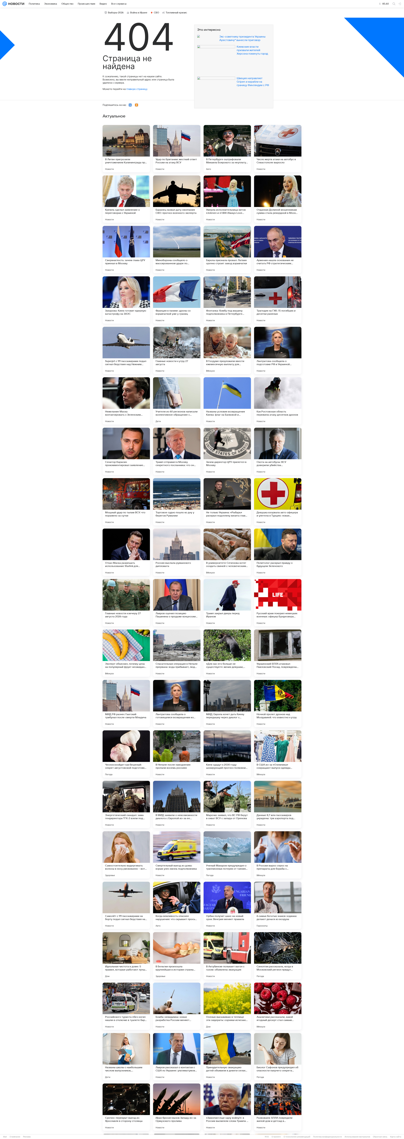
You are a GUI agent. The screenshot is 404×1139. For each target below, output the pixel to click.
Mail (5, 1137)
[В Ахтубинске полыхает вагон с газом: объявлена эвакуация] (227, 955)
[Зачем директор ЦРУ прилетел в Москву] (227, 451)
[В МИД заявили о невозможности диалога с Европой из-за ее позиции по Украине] (176, 804)
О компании (15, 1137)
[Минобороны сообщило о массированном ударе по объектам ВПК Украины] (176, 249)
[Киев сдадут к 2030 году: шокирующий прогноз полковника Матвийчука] (227, 754)
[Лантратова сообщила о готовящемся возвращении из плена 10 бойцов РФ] (176, 703)
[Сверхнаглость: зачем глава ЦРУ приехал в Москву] (126, 249)
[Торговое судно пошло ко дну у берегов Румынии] (176, 501)
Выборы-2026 (116, 12)
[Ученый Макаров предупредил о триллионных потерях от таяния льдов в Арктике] (227, 855)
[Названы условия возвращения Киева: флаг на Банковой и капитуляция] (227, 401)
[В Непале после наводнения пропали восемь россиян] (176, 754)
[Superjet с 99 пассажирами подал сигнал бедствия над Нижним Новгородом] (126, 350)
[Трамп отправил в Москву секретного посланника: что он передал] (176, 451)
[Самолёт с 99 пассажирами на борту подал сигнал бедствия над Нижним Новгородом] (126, 905)
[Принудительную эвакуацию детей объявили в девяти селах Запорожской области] (227, 1056)
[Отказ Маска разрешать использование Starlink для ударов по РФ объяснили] (126, 552)
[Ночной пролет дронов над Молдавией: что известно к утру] (277, 703)
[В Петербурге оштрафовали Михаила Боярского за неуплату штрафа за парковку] (227, 148)
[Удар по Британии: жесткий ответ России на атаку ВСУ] (176, 148)
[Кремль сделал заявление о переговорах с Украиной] (126, 199)
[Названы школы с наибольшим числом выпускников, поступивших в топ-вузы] (126, 1056)
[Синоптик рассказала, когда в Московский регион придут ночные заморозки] (277, 955)
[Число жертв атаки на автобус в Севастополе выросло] (277, 148)
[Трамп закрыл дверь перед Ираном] (227, 602)
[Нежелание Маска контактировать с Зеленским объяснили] (126, 401)
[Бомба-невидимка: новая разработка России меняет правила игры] (176, 1006)
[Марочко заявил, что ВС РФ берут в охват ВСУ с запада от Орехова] (227, 804)
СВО (156, 12)
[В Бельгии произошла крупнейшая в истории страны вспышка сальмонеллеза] (176, 955)
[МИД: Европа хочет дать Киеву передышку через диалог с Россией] (227, 703)
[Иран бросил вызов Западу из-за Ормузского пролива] (176, 1107)
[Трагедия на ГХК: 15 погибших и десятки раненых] (277, 300)
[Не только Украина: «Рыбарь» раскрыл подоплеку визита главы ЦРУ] (227, 501)
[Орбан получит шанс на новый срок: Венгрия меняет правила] (227, 905)
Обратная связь (380, 1137)
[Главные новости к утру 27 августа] (176, 350)
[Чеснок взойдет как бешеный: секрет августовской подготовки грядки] (126, 754)
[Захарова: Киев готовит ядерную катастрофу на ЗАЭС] (126, 300)
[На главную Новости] (15, 4)
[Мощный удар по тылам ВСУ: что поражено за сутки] (126, 501)
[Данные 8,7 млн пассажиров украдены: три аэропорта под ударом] (277, 804)
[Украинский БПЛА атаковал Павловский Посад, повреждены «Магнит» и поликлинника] (277, 653)
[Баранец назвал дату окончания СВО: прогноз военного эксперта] (176, 199)
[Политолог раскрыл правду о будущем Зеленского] (277, 552)
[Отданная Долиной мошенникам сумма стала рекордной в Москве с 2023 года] (277, 199)
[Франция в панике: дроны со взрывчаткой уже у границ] (176, 300)
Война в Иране (138, 12)
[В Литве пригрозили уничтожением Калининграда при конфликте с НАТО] (126, 148)
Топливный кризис (176, 12)
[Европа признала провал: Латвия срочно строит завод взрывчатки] (227, 249)
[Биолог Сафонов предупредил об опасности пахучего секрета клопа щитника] (277, 1056)
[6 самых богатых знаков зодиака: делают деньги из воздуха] (277, 905)
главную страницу (136, 88)
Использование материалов (357, 1137)
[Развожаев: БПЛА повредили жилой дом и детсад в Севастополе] (277, 1107)
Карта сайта (395, 1137)
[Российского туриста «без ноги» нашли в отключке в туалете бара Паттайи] (126, 1006)
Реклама (27, 1137)
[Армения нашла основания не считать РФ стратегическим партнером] (277, 249)
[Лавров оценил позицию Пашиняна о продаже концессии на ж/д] (176, 602)
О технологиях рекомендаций (297, 1137)
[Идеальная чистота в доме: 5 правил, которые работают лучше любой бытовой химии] (126, 955)
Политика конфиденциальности (327, 1137)
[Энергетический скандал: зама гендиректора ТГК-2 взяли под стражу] (126, 804)
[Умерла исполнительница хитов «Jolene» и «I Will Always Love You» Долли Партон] (227, 199)
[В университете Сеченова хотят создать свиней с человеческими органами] (227, 552)
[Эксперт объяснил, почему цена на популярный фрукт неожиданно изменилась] (126, 653)
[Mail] (5, 4)
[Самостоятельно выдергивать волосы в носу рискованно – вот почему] (126, 855)
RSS (267, 1137)
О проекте (276, 1137)
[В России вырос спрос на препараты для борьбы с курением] (277, 855)
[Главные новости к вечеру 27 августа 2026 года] (126, 602)
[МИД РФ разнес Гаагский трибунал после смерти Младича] (126, 703)
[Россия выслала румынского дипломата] (176, 552)
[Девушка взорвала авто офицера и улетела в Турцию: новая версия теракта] (277, 501)
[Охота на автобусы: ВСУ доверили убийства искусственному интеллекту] (277, 451)
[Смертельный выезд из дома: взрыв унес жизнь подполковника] (176, 855)
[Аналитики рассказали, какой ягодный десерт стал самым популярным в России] (277, 1006)
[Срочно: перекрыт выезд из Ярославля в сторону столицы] (126, 1107)
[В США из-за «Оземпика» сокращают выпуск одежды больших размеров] (277, 754)
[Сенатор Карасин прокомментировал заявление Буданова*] (126, 451)
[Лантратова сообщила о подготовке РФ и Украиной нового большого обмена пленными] (277, 350)
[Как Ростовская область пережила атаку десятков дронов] (277, 401)
